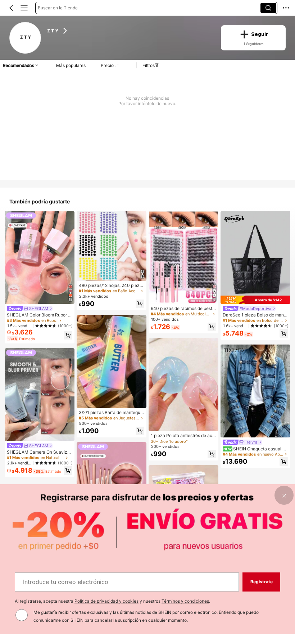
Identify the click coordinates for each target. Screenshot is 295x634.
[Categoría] (24, 8)
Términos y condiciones (185, 601)
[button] (11, 8)
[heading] (129, 30)
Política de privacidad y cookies (106, 601)
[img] (255, 300)
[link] (25, 38)
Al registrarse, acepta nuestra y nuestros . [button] (112, 601)
